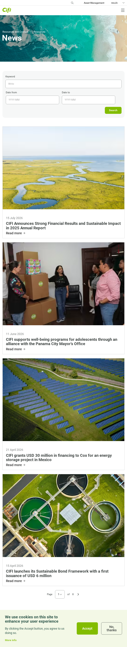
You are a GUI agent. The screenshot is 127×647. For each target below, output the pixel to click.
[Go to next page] (78, 594)
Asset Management (94, 3)
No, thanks (112, 628)
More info (11, 640)
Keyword (10, 76)
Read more (14, 233)
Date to (66, 92)
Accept (87, 628)
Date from (11, 92)
